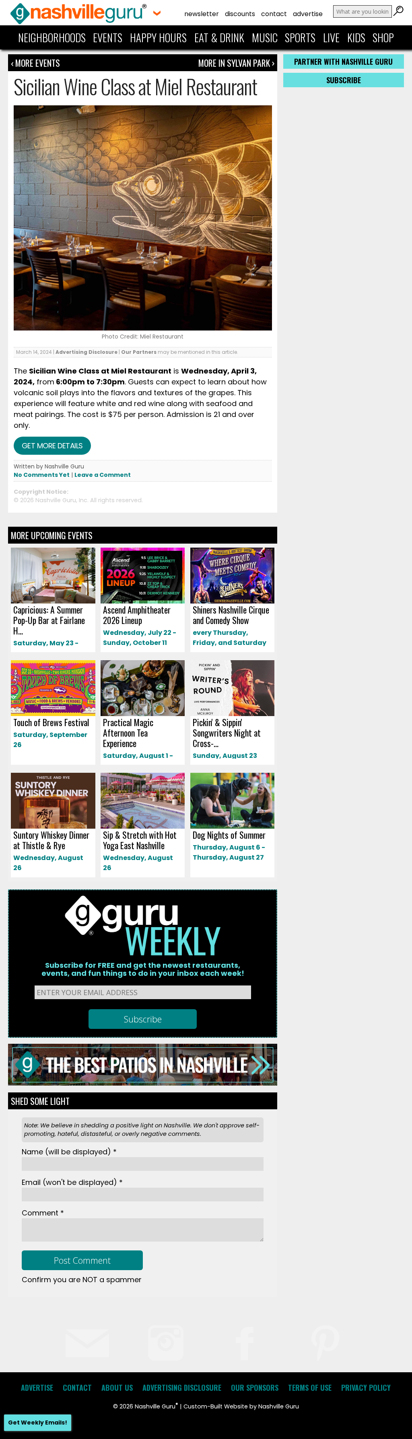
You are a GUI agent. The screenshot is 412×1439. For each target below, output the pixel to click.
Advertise (308, 13)
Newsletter (201, 13)
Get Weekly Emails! (37, 1422)
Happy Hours (158, 37)
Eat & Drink (219, 37)
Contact (274, 13)
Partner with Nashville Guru (343, 61)
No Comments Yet (42, 475)
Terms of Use (310, 1387)
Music (265, 37)
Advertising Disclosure (86, 352)
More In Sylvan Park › (236, 62)
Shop (383, 37)
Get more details (52, 446)
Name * (69, 1152)
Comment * (43, 1213)
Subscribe (343, 80)
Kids (356, 37)
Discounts (240, 13)
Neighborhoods (52, 37)
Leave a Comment (102, 475)
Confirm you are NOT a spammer (82, 1280)
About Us (117, 1387)
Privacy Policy (366, 1387)
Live (331, 37)
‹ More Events (35, 62)
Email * (72, 1182)
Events (107, 37)
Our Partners (139, 352)
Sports (300, 37)
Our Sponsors (254, 1387)
